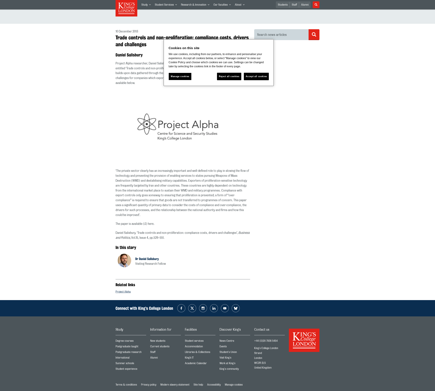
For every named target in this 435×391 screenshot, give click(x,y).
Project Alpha (123, 291)
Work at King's (235, 364)
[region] (218, 62)
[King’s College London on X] (192, 308)
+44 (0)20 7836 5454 (266, 341)
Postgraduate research (131, 353)
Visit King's (235, 358)
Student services (200, 342)
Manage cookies (234, 384)
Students (283, 4)
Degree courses (131, 342)
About (241, 5)
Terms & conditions (126, 384)
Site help (198, 384)
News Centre (235, 342)
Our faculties (223, 5)
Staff (294, 4)
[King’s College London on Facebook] (181, 308)
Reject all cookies (229, 76)
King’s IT (200, 358)
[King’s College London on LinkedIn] (214, 308)
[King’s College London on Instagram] (203, 308)
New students (165, 342)
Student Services (167, 5)
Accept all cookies (256, 76)
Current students (165, 347)
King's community (235, 370)
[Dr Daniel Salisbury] (126, 261)
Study (147, 5)
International (131, 358)
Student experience (131, 370)
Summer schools (131, 364)
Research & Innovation (196, 5)
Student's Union (235, 353)
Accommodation (200, 347)
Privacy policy (148, 384)
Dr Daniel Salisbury (147, 259)
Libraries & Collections (200, 353)
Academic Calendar (200, 364)
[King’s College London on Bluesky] (236, 308)
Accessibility (214, 384)
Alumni (305, 4)
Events (235, 347)
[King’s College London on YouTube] (225, 308)
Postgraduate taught (131, 347)
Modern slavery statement (174, 384)
